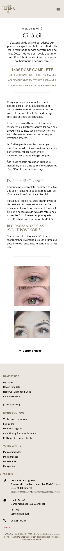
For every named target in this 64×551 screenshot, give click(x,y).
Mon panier (9, 466)
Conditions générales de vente (19, 433)
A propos (8, 382)
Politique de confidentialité (17, 438)
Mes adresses (10, 456)
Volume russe (32, 351)
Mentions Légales (12, 428)
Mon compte (9, 461)
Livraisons (8, 424)
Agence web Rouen (27, 537)
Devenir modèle (11, 387)
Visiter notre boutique (15, 419)
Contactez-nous (11, 396)
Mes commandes (12, 452)
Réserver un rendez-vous (17, 391)
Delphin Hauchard (33, 540)
